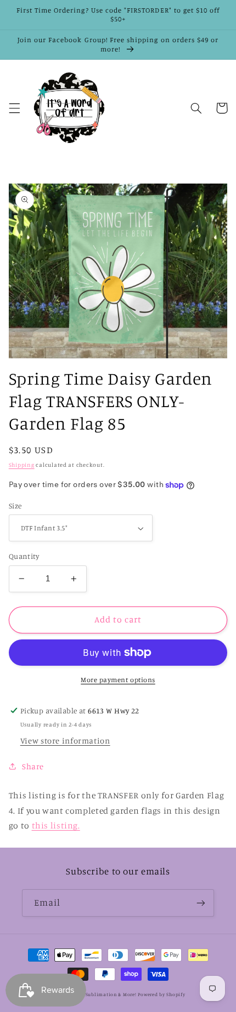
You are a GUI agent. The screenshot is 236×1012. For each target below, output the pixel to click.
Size (15, 505)
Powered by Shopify (161, 994)
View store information (65, 740)
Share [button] (33, 766)
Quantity (24, 556)
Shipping (22, 464)
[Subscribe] (200, 902)
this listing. (56, 825)
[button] (14, 108)
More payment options (118, 680)
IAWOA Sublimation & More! (102, 994)
